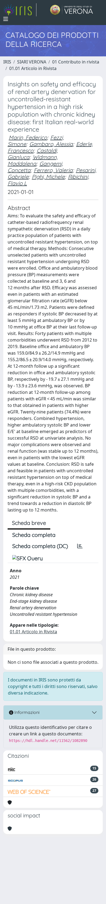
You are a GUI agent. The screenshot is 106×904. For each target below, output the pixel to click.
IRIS (7, 62)
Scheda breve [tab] (29, 522)
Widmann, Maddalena (33, 160)
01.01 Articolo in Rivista (33, 68)
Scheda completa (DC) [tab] (40, 546)
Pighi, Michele (48, 176)
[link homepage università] (71, 9)
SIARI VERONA (31, 62)
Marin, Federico (28, 137)
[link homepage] (19, 9)
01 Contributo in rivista (75, 62)
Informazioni (26, 712)
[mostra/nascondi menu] (5, 19)
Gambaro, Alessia (51, 144)
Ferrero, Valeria (53, 170)
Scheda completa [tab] (33, 534)
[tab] (80, 546)
